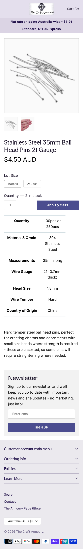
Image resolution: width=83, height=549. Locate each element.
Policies (10, 469)
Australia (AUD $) (20, 521)
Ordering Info (15, 459)
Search (9, 494)
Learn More (13, 478)
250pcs (32, 183)
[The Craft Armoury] (41, 9)
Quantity (23, 195)
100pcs (13, 183)
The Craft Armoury (29, 531)
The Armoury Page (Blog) (22, 508)
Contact (10, 501)
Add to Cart (57, 205)
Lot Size (11, 175)
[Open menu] (8, 8)
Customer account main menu (28, 449)
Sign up (41, 427)
